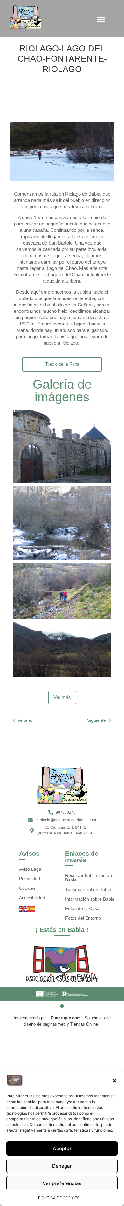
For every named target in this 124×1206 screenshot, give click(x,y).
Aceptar (62, 1148)
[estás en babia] (62, 963)
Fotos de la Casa (82, 908)
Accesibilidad (32, 897)
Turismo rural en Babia (88, 889)
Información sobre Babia (89, 898)
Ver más (62, 697)
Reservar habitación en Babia (88, 877)
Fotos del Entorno (83, 918)
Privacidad (29, 878)
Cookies (27, 888)
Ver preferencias (62, 1183)
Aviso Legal (30, 869)
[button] (114, 1080)
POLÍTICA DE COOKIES (58, 1198)
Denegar (62, 1166)
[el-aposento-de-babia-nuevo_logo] (25, 17)
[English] (23, 908)
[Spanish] (31, 908)
